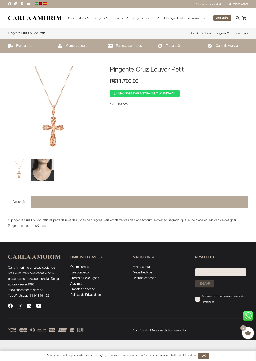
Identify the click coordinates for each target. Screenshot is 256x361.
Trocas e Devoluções (84, 278)
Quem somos (79, 267)
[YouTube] (28, 3)
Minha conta (141, 267)
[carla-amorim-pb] (35, 18)
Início (192, 33)
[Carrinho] (244, 18)
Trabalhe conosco (82, 289)
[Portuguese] (36, 4)
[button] (237, 18)
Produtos (205, 33)
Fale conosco (79, 272)
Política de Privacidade (85, 295)
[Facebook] (9, 3)
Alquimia (76, 283)
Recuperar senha (144, 278)
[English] (41, 4)
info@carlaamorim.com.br (25, 290)
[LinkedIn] (22, 3)
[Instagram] (15, 4)
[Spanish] (45, 4)
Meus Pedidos (142, 272)
